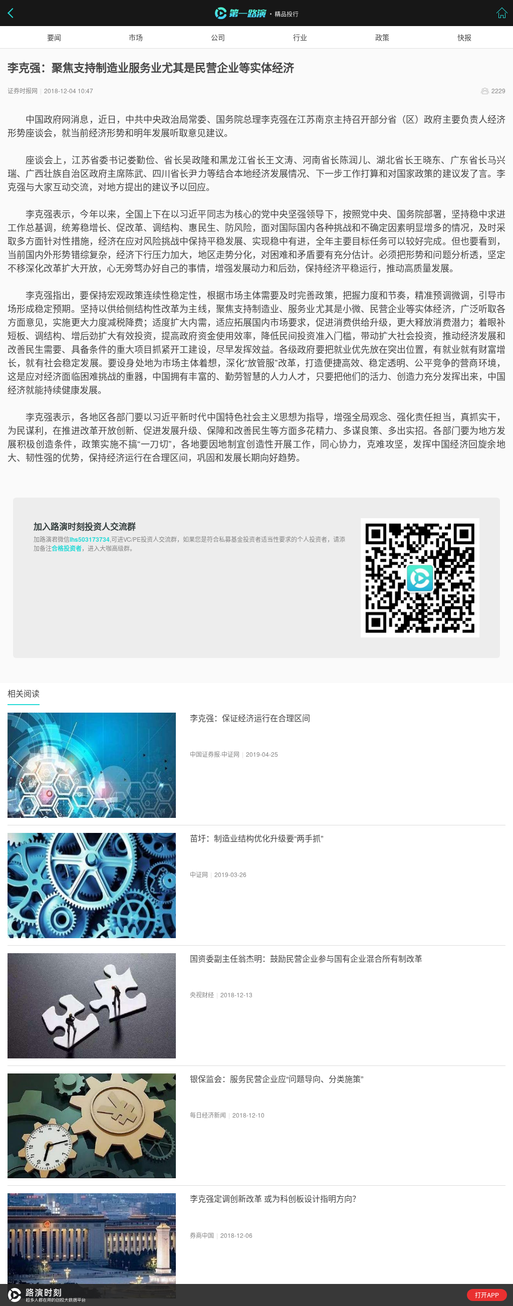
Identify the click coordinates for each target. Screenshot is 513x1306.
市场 (136, 37)
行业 (300, 37)
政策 (382, 37)
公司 (218, 37)
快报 (464, 37)
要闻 (54, 37)
